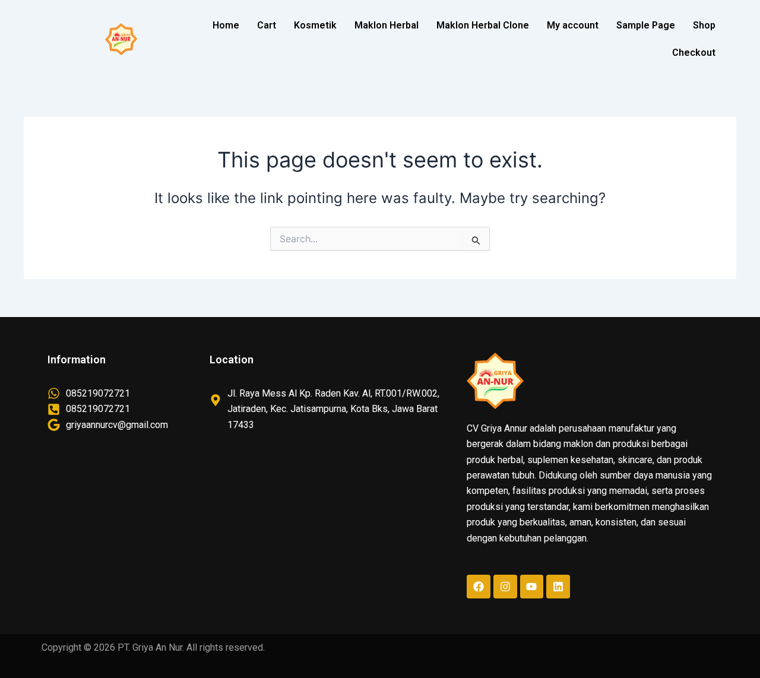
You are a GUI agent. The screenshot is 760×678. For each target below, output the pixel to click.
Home (226, 25)
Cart (266, 25)
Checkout (693, 52)
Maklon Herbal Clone (482, 25)
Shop (704, 25)
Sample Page (645, 25)
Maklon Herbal (386, 25)
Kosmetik (315, 25)
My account (572, 25)
